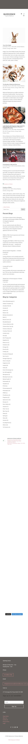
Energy (8, 48)
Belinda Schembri (7, 315)
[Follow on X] (13, 727)
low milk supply (6, 372)
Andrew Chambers (7, 303)
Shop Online (6, 716)
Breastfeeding (6, 321)
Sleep (4, 413)
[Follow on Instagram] (15, 727)
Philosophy (5, 89)
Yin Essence (6, 427)
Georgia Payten (6, 358)
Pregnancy (5, 397)
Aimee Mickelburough (8, 301)
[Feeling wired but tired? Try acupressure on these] (14, 595)
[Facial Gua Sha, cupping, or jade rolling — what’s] (14, 456)
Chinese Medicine (20, 46)
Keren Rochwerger (7, 370)
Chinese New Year (7, 326)
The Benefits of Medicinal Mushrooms (11, 84)
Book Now (14, 18)
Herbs (23, 87)
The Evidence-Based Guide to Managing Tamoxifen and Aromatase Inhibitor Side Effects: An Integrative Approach (14, 219)
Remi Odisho (6, 404)
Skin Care (5, 411)
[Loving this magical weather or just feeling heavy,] (14, 557)
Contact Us (5, 719)
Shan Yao (5, 408)
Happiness (5, 363)
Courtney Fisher (6, 331)
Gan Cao (5, 356)
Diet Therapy (7, 87)
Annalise (5, 46)
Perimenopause (6, 388)
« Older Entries (6, 207)
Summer (5, 420)
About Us (5, 718)
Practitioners (6, 395)
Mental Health (6, 379)
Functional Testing (7, 354)
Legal (4, 723)
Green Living (6, 360)
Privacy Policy (6, 721)
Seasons (4, 167)
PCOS (4, 386)
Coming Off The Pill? (7, 266)
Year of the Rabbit (7, 45)
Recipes (4, 132)
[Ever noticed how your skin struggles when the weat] (14, 526)
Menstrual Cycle (6, 376)
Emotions (5, 48)
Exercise (5, 349)
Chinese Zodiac (6, 328)
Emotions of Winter (7, 187)
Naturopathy (5, 381)
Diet (3, 87)
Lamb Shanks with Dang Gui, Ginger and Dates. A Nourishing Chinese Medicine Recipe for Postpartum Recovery (14, 127)
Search (23, 209)
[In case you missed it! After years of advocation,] (14, 485)
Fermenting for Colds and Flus (10, 164)
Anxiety (4, 308)
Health (12, 48)
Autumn (4, 310)
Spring (4, 415)
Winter (15, 48)
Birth (15, 46)
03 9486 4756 (8, 675)
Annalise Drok (6, 305)
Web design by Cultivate (14, 739)
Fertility (4, 351)
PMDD (4, 392)
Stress (4, 418)
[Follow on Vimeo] (17, 727)
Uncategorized (6, 422)
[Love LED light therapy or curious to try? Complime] (14, 510)
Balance (5, 312)
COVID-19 (5, 333)
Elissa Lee (5, 342)
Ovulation (5, 383)
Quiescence (5, 399)
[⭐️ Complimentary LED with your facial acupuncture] (14, 470)
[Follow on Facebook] (11, 727)
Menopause (5, 374)
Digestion (5, 340)
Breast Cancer (6, 319)
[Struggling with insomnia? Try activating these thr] (14, 533)
